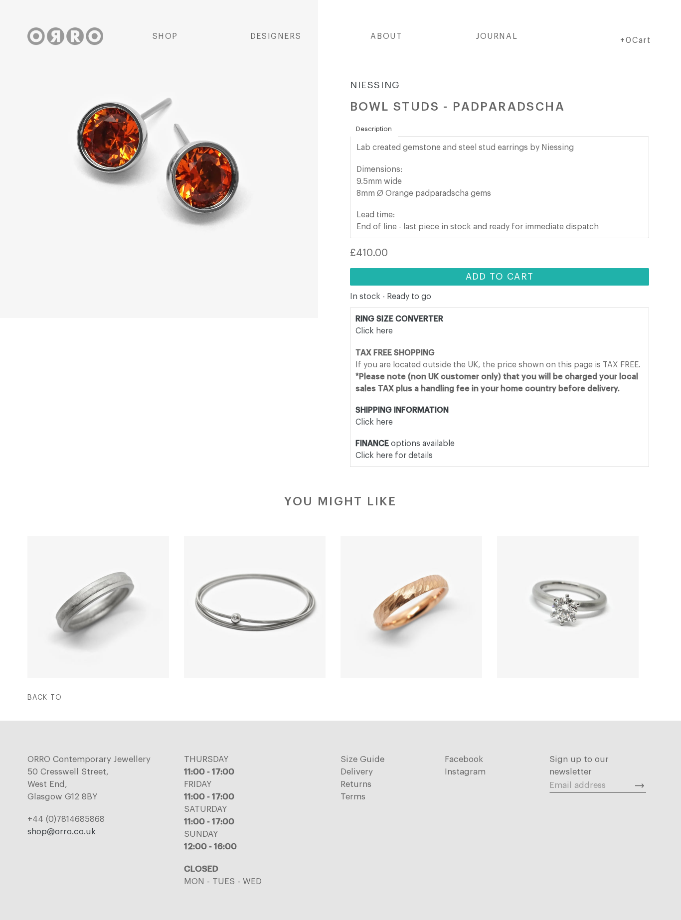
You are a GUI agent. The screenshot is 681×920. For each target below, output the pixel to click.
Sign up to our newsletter (579, 765)
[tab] (374, 129)
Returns (355, 784)
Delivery (356, 771)
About (386, 36)
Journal (496, 36)
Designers (275, 36)
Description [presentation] (374, 129)
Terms (352, 796)
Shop (165, 36)
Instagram (465, 771)
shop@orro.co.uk (61, 831)
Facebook (464, 759)
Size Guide (362, 759)
